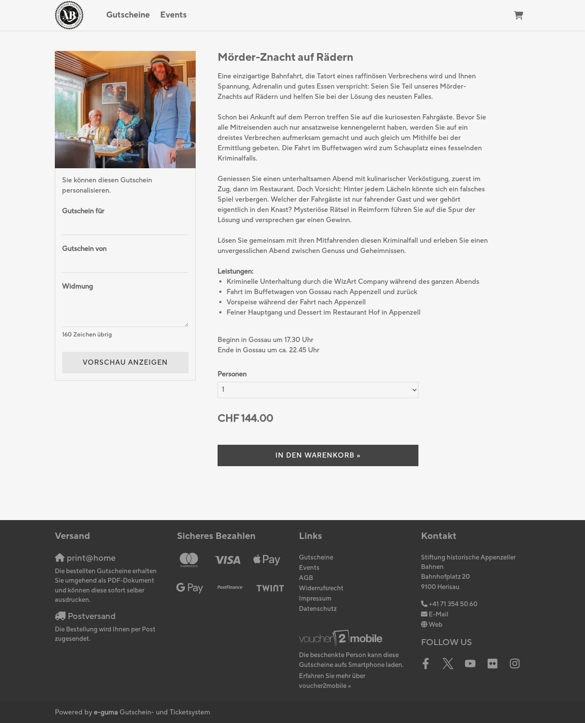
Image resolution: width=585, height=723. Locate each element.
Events (173, 15)
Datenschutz (318, 609)
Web (435, 625)
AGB (306, 578)
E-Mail (438, 614)
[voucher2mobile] (342, 638)
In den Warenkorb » (318, 455)
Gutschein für (83, 211)
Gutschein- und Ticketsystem (152, 712)
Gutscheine (128, 15)
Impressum (315, 599)
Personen (232, 374)
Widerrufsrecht (321, 588)
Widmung (77, 286)
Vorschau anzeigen (125, 362)
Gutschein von (84, 248)
